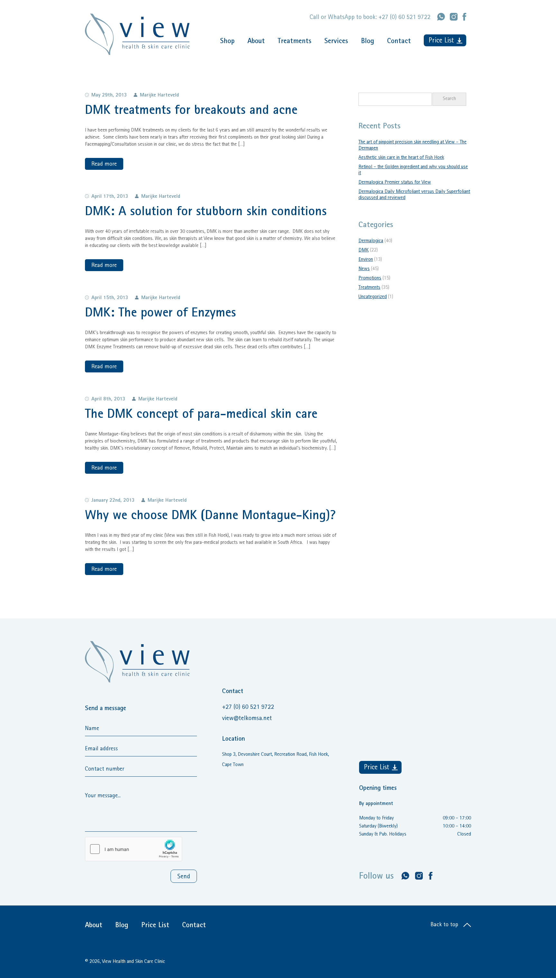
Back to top (445, 925)
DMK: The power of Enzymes (160, 313)
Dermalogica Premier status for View (394, 182)
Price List (441, 41)
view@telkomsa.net (247, 719)
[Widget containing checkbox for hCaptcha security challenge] (133, 849)
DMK (363, 250)
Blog (367, 41)
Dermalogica (370, 241)
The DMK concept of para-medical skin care (201, 415)
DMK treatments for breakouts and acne (191, 111)
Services (336, 41)
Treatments (294, 41)
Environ (365, 259)
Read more (104, 165)
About (256, 41)
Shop (227, 41)
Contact (399, 41)
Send (183, 877)
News (364, 269)
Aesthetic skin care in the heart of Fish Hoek (401, 157)
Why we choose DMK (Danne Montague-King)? (210, 516)
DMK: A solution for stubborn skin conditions (206, 212)
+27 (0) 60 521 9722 (404, 17)
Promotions (369, 278)
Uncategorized (372, 297)
